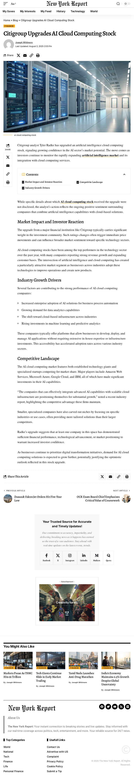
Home (6, 20)
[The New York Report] (67, 3)
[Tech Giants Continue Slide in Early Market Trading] (50, 660)
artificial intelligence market (100, 155)
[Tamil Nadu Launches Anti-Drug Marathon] (83, 660)
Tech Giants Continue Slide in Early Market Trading (49, 677)
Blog (15, 20)
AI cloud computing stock (77, 201)
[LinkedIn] (83, 558)
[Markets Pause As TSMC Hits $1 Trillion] (18, 660)
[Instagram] (70, 558)
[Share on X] (18, 55)
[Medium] (96, 558)
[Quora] (108, 558)
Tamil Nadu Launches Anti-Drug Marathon (81, 675)
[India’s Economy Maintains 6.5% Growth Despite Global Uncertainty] (116, 660)
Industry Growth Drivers (37, 187)
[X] (57, 558)
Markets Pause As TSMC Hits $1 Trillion (17, 675)
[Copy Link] (31, 55)
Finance (9, 26)
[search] (118, 3)
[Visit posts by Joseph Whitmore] (8, 44)
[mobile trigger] (6, 3)
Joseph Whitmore (24, 42)
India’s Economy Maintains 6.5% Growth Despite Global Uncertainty (115, 678)
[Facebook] (46, 558)
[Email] (25, 55)
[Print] (38, 55)
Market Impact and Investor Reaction (43, 182)
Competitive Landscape (91, 182)
